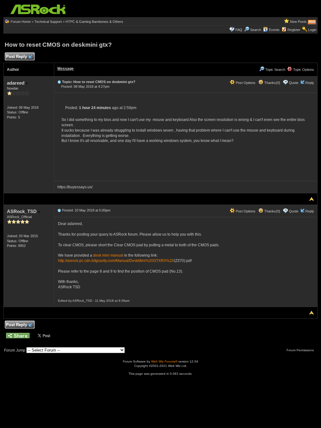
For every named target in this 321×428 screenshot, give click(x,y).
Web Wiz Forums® (164, 361)
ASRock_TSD (22, 211)
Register (293, 30)
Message (65, 68)
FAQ (238, 30)
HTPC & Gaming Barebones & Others (94, 21)
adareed (16, 83)
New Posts (298, 21)
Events (274, 30)
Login (312, 30)
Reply (309, 83)
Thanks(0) (271, 83)
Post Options (245, 83)
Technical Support (48, 21)
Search (255, 30)
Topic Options (303, 69)
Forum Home (21, 21)
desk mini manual (108, 255)
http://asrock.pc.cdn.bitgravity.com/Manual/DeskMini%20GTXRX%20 (116, 260)
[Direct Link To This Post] (59, 82)
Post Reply (16, 56)
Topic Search (274, 69)
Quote (293, 83)
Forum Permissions (301, 350)
